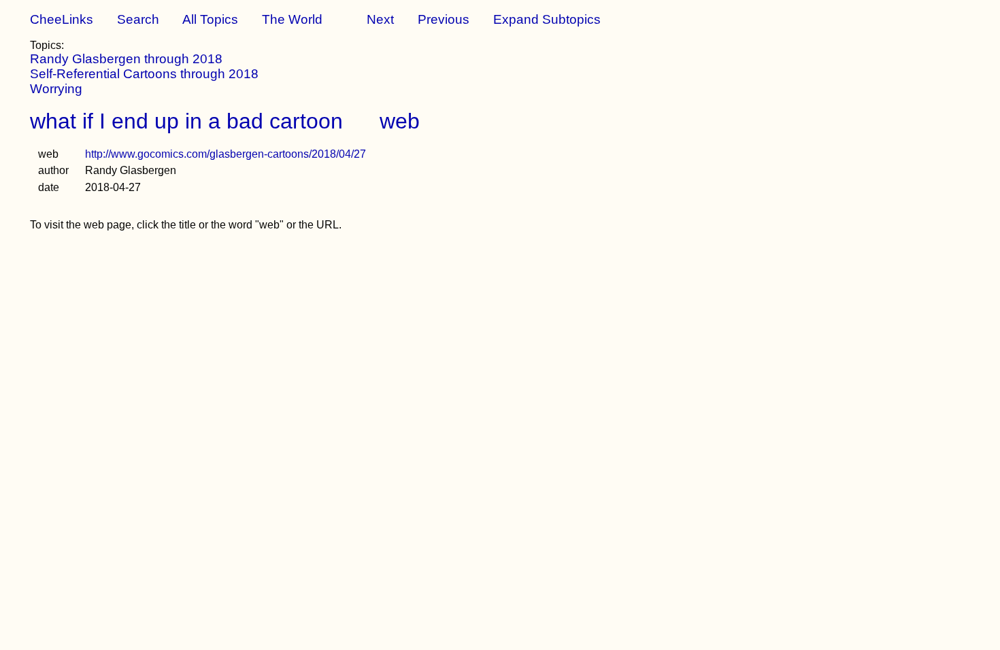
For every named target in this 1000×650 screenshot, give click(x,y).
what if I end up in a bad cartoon (186, 121)
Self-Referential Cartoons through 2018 (144, 74)
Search (138, 19)
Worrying (56, 89)
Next (380, 19)
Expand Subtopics (547, 19)
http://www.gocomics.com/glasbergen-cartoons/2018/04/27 (225, 154)
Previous (443, 19)
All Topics (210, 19)
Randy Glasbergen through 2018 (126, 59)
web (400, 121)
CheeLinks (61, 19)
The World (292, 19)
